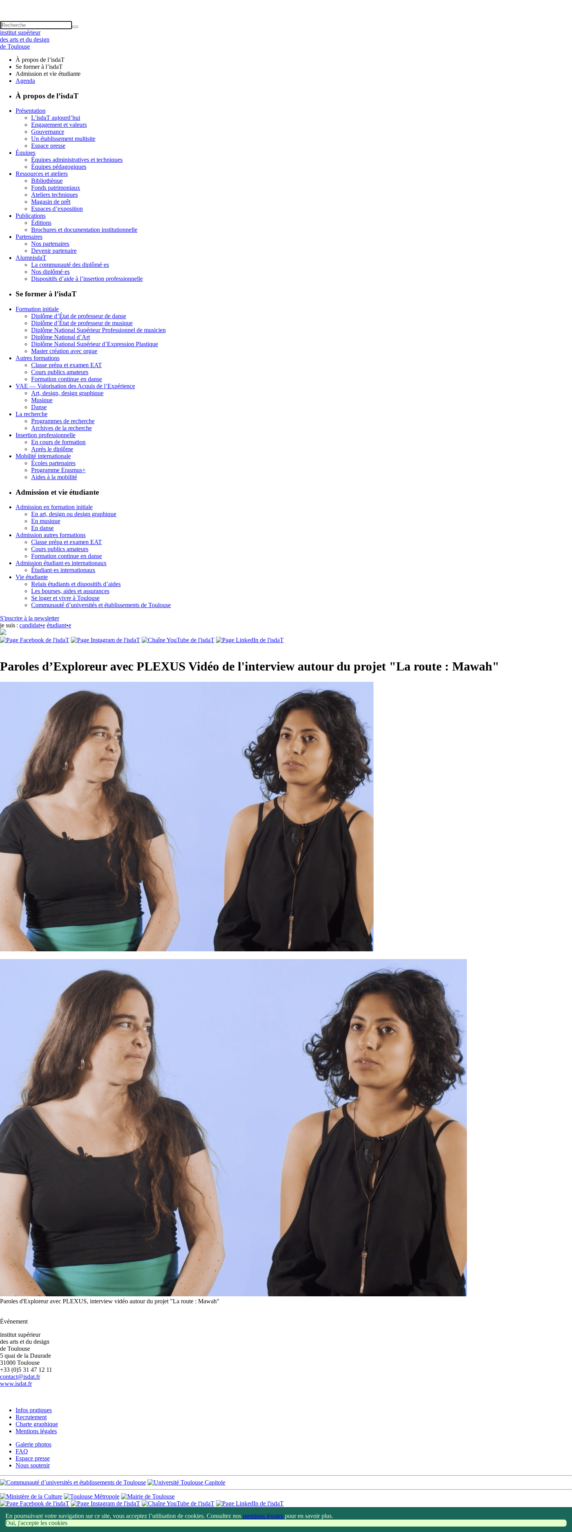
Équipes (25, 152)
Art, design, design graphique (67, 393)
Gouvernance (47, 131)
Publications (31, 215)
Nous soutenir (33, 1465)
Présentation (31, 110)
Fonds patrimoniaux (55, 187)
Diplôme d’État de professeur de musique (82, 323)
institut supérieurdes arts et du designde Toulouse (24, 39)
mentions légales (263, 1516)
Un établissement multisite (63, 138)
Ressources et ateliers (42, 173)
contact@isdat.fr (20, 1376)
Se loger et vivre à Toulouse (65, 598)
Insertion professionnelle (45, 435)
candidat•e (32, 625)
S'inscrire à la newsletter (29, 618)
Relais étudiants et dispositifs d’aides (76, 584)
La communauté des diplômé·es (70, 264)
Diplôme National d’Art (60, 337)
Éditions (41, 222)
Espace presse (48, 145)
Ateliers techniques (54, 194)
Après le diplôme (52, 449)
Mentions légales (36, 1431)
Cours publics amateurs (59, 372)
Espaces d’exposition (57, 208)
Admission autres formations (51, 535)
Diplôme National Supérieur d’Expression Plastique (94, 344)
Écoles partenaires (53, 463)
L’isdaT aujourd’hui (55, 117)
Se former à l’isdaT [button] (39, 66)
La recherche (31, 414)
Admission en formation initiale (54, 507)
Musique (42, 400)
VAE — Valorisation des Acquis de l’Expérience (75, 386)
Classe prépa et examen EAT (66, 365)
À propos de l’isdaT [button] (40, 59)
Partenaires (29, 236)
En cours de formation (58, 442)
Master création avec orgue (64, 351)
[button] (286, 3)
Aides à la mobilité (54, 477)
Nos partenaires (50, 243)
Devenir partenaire (54, 250)
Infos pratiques (34, 1410)
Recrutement (31, 1417)
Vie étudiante (32, 577)
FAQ (22, 1451)
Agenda (25, 80)
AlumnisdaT (31, 257)
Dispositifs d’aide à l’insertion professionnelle (87, 278)
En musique (45, 521)
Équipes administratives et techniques (77, 159)
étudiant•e (59, 625)
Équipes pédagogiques (58, 166)
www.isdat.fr (16, 1383)
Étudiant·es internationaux (63, 570)
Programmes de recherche (63, 421)
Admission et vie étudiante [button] (48, 73)
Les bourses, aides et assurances (70, 591)
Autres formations (38, 358)
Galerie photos (33, 1444)
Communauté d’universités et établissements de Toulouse (101, 605)
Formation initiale (37, 309)
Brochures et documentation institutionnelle (84, 229)
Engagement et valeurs (59, 124)
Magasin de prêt (50, 201)
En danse (42, 528)
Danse (39, 407)
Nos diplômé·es (50, 271)
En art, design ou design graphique (73, 514)
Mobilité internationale (43, 456)
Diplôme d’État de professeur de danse (78, 316)
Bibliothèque (47, 180)
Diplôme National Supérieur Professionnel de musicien (98, 330)
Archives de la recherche (61, 428)
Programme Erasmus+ (58, 470)
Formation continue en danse (66, 379)
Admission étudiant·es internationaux (61, 563)
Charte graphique (37, 1424)
